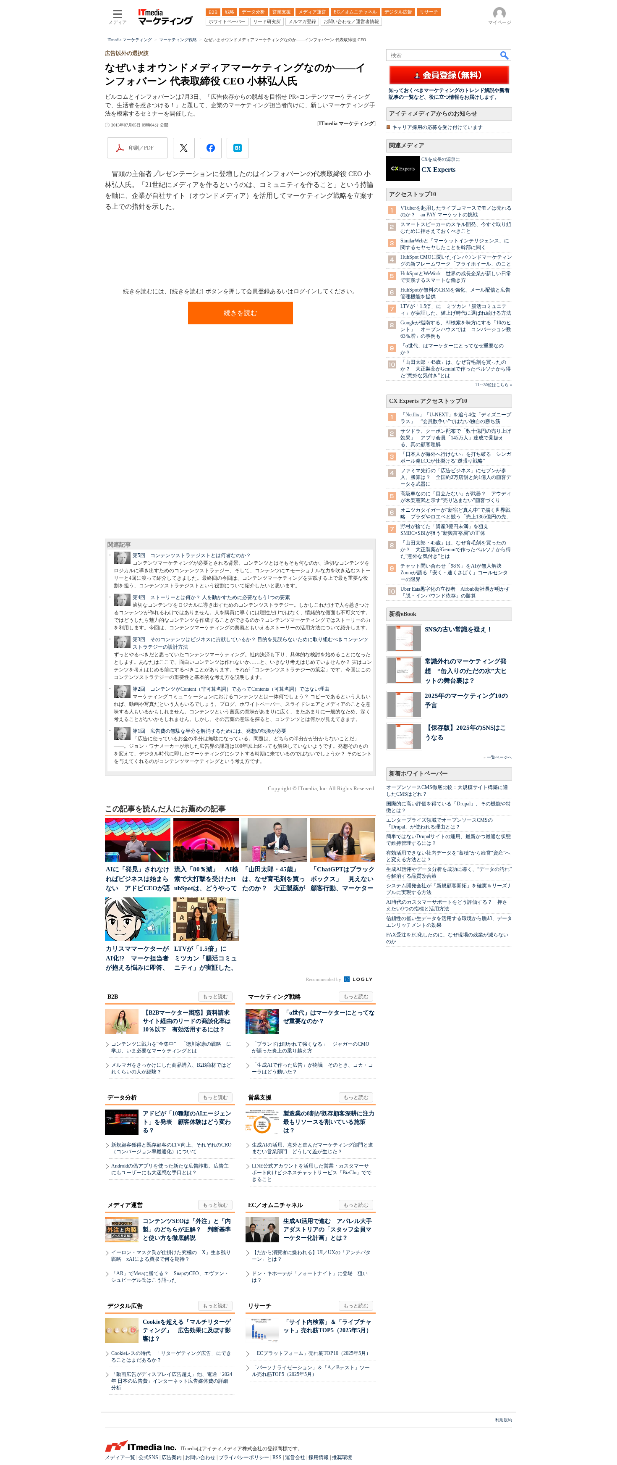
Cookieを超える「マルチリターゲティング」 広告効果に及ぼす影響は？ (187, 1330)
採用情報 (318, 1457)
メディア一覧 (120, 1457)
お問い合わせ (200, 1457)
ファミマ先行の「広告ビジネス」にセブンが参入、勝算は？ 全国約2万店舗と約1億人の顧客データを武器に (455, 477)
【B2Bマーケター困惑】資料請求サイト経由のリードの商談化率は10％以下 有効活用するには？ (187, 1021)
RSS (277, 1457)
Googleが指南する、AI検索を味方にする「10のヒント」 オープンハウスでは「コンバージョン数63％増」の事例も (455, 329)
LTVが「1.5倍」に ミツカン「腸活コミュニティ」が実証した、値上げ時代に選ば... (205, 959)
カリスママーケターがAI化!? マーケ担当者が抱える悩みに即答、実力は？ (137, 959)
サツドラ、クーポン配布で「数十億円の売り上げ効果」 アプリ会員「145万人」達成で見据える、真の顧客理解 (455, 437)
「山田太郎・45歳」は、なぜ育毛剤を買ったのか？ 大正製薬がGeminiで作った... (273, 879)
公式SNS (148, 1457)
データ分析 (122, 1097)
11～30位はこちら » (493, 384)
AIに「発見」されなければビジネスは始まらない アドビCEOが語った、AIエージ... (138, 879)
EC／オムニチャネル (275, 1205)
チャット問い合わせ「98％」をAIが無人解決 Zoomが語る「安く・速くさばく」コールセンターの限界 (454, 572)
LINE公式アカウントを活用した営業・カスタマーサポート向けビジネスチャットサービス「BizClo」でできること (311, 1172)
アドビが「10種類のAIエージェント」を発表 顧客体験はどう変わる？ (187, 1122)
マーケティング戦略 (274, 997)
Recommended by (324, 979)
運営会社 (295, 1457)
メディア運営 (125, 1205)
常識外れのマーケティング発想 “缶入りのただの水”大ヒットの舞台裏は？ (466, 671)
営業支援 (260, 1097)
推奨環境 (342, 1457)
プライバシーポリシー (244, 1457)
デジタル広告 (125, 1306)
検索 (505, 55)
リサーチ (260, 1306)
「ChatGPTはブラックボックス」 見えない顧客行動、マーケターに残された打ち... (343, 879)
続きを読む (240, 312)
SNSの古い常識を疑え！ (459, 629)
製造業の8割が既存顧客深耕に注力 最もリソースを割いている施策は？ (331, 1122)
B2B (112, 997)
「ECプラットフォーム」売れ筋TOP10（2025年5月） (311, 1353)
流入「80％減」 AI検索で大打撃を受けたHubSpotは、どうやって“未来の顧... (206, 879)
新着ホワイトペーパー (418, 774)
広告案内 (172, 1457)
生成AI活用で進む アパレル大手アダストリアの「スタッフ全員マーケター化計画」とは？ (327, 1229)
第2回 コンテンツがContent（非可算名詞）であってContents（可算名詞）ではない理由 (231, 689)
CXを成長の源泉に (440, 159)
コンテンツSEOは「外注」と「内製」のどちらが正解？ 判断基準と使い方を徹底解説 (187, 1229)
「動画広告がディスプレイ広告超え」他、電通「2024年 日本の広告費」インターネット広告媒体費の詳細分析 (171, 1381)
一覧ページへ (499, 757)
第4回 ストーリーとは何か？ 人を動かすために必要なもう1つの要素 (211, 597)
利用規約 (503, 1420)
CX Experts (438, 169)
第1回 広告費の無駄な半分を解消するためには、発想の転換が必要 (209, 731)
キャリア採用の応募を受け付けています (437, 127)
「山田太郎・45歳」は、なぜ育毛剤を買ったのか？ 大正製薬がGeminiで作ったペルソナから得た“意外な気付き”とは (455, 369)
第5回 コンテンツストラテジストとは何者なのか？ (192, 555)
